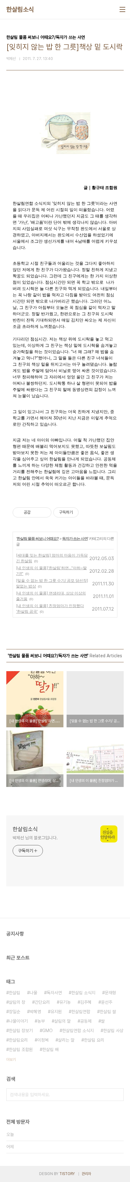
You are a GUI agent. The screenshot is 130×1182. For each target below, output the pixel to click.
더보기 (11, 1059)
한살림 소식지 (83, 992)
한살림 (14, 992)
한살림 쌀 (108, 1011)
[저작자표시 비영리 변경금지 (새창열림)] (87, 512)
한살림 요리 (94, 1040)
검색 (117, 1095)
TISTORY (67, 1174)
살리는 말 (66, 1040)
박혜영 (35, 1011)
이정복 (43, 1040)
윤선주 (106, 1002)
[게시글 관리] (44, 512)
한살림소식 (20, 9)
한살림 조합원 (21, 1049)
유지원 (56, 1011)
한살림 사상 (113, 1030)
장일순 (14, 1011)
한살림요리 (18, 1040)
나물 (33, 992)
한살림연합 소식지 (78, 1030)
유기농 (65, 1002)
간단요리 (42, 1002)
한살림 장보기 (21, 1030)
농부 (41, 1021)
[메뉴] (122, 9)
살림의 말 (62, 1021)
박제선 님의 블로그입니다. (35, 837)
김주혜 (86, 1002)
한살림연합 (80, 1011)
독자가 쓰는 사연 (75, 538)
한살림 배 (50, 1049)
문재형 (110, 992)
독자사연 (54, 992)
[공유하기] (36, 512)
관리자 (86, 1174)
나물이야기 (18, 1021)
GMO (47, 1030)
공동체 (86, 1021)
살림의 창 (17, 1002)
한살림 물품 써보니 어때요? (38, 538)
